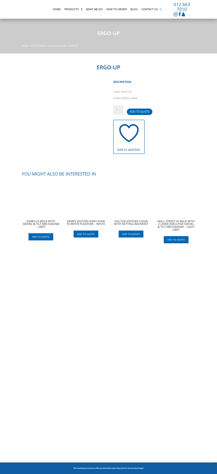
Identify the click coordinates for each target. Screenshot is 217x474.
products (71, 9)
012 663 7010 (182, 6)
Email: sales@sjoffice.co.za (174, 309)
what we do (94, 9)
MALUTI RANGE (124, 303)
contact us (149, 9)
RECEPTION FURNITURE (129, 308)
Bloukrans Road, (168, 294)
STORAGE (121, 317)
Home (25, 45)
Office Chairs (38, 45)
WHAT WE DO (77, 295)
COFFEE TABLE (124, 312)
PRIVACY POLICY (79, 308)
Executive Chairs (57, 45)
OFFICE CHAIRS (124, 295)
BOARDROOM (123, 299)
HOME (73, 290)
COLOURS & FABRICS (127, 321)
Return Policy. (152, 360)
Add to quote (140, 111)
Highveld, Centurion (170, 298)
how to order (116, 9)
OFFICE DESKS (123, 290)
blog (134, 9)
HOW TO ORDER (79, 299)
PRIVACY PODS (124, 326)
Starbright (59, 390)
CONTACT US (77, 303)
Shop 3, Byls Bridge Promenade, (177, 290)
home (57, 9)
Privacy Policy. (136, 360)
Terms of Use (119, 360)
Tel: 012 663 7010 (169, 304)
